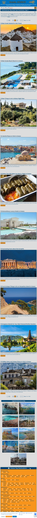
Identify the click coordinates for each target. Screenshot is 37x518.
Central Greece (5, 474)
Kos (31, 488)
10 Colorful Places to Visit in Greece (10, 136)
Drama (14, 499)
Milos (18, 484)
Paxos (25, 493)
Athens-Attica (5, 470)
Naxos (26, 484)
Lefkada (20, 493)
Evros (18, 499)
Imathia (30, 499)
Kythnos (14, 484)
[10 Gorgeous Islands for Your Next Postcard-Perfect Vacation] (18, 338)
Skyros (21, 511)
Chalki (14, 488)
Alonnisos (4, 511)
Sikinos (12, 485)
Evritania (14, 475)
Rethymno (17, 479)
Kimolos (4, 484)
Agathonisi (5, 488)
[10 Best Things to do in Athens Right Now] (18, 113)
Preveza (13, 476)
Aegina (4, 508)
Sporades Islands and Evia (7, 510)
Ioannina (27, 475)
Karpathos (23, 488)
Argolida (8, 505)
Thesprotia (18, 476)
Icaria (18, 496)
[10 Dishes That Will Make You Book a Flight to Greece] (18, 188)
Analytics (21, 514)
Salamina (20, 508)
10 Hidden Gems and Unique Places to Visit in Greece (15, 361)
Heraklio (8, 479)
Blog (24, 400)
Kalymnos (18, 488)
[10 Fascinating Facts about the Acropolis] (18, 263)
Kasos (28, 488)
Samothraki (32, 500)
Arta (4, 475)
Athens (4, 472)
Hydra (12, 508)
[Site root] (4, 2)
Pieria (23, 500)
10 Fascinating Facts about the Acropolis (12, 249)
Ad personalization (22, 513)
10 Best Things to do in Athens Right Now (12, 98)
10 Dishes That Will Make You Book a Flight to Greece (15, 173)
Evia (8, 511)
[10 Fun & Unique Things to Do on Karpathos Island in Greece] (18, 301)
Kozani (16, 500)
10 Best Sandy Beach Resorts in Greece (11, 61)
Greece (12, 14)
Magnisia (8, 476)
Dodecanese (4, 487)
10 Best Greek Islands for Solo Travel (11, 23)
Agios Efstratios (5, 496)
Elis (16, 505)
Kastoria (4, 500)
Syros (16, 485)
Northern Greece (5, 498)
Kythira (16, 493)
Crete (3, 478)
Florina (21, 499)
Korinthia (20, 505)
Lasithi (13, 479)
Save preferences (8, 516)
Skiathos (12, 511)
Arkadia (13, 505)
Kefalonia (12, 493)
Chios (11, 496)
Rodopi (27, 500)
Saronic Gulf (4, 507)
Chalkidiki (9, 499)
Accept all (14, 516)
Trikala (22, 476)
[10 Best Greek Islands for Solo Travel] (18, 38)
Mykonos (22, 484)
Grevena (25, 499)
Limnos (26, 496)
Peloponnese (5, 503)
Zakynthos (29, 493)
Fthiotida (23, 475)
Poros (16, 508)
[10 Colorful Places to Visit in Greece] (18, 150)
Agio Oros (4, 499)
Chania (4, 479)
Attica (8, 472)
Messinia (29, 505)
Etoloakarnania (8, 475)
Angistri (8, 508)
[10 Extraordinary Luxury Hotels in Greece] (18, 225)
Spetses (24, 508)
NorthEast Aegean (6, 495)
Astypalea (10, 488)
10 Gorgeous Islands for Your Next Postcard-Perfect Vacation (18, 324)
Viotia (26, 476)
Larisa (4, 476)
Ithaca (8, 493)
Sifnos (8, 485)
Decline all (3, 516)
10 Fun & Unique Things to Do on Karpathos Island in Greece (17, 286)
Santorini (34, 484)
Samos (33, 496)
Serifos (4, 485)
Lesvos (22, 496)
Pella (20, 500)
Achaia (4, 505)
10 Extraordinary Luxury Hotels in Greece (12, 211)
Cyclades (4, 481)
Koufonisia (9, 484)
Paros (30, 484)
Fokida (19, 475)
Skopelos (17, 511)
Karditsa (32, 475)
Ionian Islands (5, 491)
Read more (3, 55)
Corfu (4, 493)
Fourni (14, 496)
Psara (30, 496)
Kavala (9, 500)
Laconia (24, 505)
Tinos (19, 485)
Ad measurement (29, 513)
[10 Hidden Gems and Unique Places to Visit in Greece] (18, 376)
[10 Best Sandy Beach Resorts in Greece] (18, 75)
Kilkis (12, 500)
